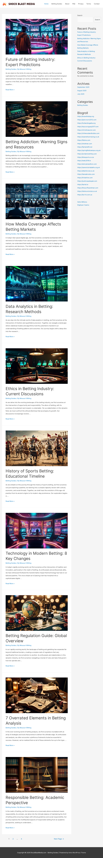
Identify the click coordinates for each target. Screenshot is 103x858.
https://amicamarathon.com (87, 164)
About (67, 4)
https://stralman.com (84, 144)
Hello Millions (82, 202)
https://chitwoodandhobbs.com (88, 133)
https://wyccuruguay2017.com (87, 127)
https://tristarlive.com (85, 178)
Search (79, 15)
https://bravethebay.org (85, 116)
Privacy (80, 4)
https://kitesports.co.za (85, 157)
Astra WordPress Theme (77, 853)
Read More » (10, 90)
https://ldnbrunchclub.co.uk (87, 191)
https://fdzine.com (83, 140)
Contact (96, 4)
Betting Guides (57, 4)
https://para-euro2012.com (86, 120)
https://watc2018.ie (84, 161)
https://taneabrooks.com (86, 174)
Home (46, 4)
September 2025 (83, 87)
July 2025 (80, 94)
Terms (88, 4)
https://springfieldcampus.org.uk (88, 150)
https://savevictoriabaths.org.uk (88, 167)
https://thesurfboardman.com (87, 188)
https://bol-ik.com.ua (84, 195)
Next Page (59, 839)
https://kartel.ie (82, 184)
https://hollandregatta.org (86, 123)
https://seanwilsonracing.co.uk (88, 137)
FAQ (73, 4)
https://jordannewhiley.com (87, 154)
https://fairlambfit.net (84, 147)
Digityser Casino (83, 205)
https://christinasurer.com (86, 130)
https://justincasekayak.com (87, 181)
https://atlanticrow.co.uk (85, 171)
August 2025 (81, 91)
